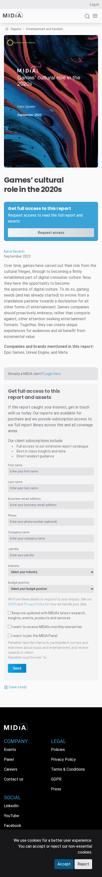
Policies (58, 749)
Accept (64, 864)
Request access (51, 233)
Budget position (18, 582)
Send (17, 668)
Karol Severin (14, 251)
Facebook (12, 825)
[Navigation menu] (94, 16)
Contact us (13, 779)
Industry (13, 566)
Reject (83, 864)
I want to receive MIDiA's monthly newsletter (47, 627)
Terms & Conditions (68, 769)
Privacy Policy (34, 604)
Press (56, 789)
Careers (10, 769)
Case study (17, 687)
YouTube (11, 815)
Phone (12, 515)
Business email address (24, 499)
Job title (13, 549)
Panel (9, 759)
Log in (94, 4)
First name (15, 465)
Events (10, 749)
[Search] (87, 18)
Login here (52, 374)
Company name (18, 532)
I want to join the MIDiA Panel (34, 636)
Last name (15, 482)
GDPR (12, 604)
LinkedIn (11, 805)
